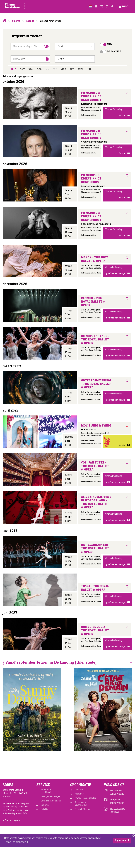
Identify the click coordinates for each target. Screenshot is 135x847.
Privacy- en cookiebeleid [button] (16, 842)
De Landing (114, 52)
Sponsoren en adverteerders (81, 803)
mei (80, 69)
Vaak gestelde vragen (50, 797)
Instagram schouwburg (117, 792)
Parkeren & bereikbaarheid (47, 791)
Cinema (16, 21)
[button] (90, 7)
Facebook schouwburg (117, 801)
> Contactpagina (11, 820)
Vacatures (79, 794)
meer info (22, 814)
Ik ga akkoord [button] (122, 840)
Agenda (30, 21)
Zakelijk (44, 809)
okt (22, 69)
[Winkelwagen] (101, 7)
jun (88, 69)
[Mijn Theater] (96, 7)
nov (30, 69)
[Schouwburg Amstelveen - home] (14, 7)
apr (72, 69)
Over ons (79, 790)
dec (39, 69)
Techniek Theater (82, 809)
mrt (63, 69)
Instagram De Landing (117, 811)
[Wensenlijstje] (107, 6)
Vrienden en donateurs (51, 801)
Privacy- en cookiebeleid (85, 798)
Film (109, 44)
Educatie (45, 805)
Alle (13, 69)
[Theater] (4, 21)
